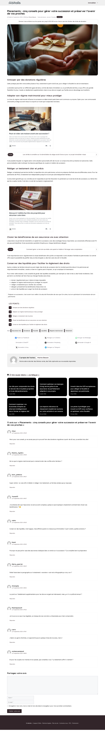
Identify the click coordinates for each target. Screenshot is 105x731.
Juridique (59, 17)
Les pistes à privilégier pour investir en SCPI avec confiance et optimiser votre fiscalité (81, 409)
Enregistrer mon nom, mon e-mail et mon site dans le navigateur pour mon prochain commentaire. (40, 706)
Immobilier (92, 3)
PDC (70, 723)
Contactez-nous (63, 723)
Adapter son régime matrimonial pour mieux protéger (28, 312)
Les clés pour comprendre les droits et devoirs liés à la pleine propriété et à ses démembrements (22, 389)
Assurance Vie (16, 330)
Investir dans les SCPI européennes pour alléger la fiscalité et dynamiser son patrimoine (82, 389)
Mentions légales (46, 723)
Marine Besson (43, 358)
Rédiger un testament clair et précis (23, 316)
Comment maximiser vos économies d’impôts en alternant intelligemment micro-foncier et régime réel (19, 407)
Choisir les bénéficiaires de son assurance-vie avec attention (30, 320)
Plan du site (55, 723)
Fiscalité (35, 330)
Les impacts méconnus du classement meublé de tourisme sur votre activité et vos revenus (51, 409)
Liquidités (44, 330)
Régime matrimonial (56, 330)
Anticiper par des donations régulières (23, 307)
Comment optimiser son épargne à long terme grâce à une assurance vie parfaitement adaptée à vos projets (51, 387)
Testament (68, 330)
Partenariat (75, 723)
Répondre (12, 443)
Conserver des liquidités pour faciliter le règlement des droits (30, 324)
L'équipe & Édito (37, 723)
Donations (27, 330)
